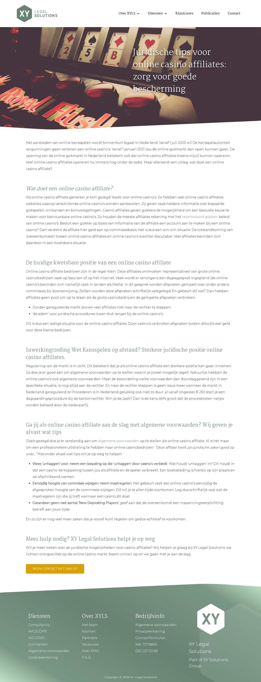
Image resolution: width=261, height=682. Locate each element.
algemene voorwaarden (118, 441)
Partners (89, 638)
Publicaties (210, 13)
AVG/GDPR (37, 631)
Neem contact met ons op (55, 569)
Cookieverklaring (43, 657)
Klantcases (184, 13)
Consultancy (39, 625)
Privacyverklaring (150, 631)
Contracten (38, 644)
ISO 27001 (36, 638)
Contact (234, 13)
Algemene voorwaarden (49, 651)
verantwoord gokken (200, 217)
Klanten (89, 631)
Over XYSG (91, 651)
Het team (90, 625)
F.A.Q (86, 657)
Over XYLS (127, 13)
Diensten (155, 13)
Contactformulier (150, 638)
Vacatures (90, 644)
